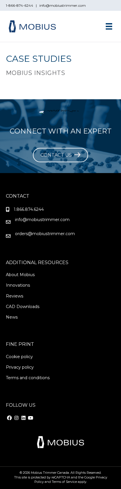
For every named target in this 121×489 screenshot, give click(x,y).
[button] (9, 417)
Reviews (14, 296)
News (12, 317)
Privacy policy (20, 367)
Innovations (18, 285)
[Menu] (109, 26)
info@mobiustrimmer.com (62, 5)
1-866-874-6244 (20, 5)
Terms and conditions (28, 377)
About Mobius (20, 274)
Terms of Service (64, 482)
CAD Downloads (22, 306)
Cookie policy (19, 356)
